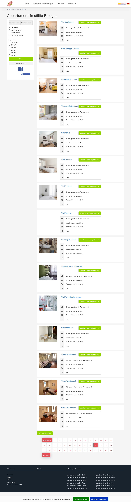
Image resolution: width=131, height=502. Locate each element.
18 (70, 445)
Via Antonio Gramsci (69, 106)
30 (59, 450)
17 (65, 445)
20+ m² (13, 47)
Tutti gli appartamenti (45, 433)
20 (80, 445)
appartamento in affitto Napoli (76, 480)
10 (101, 440)
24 (100, 445)
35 (85, 450)
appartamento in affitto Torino (76, 475)
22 (90, 445)
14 (49, 445)
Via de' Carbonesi (68, 354)
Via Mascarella (67, 327)
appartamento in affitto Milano (105, 478)
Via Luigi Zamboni (68, 239)
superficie (12, 40)
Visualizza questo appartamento (89, 22)
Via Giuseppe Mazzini (70, 48)
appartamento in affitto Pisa (104, 483)
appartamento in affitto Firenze (77, 478)
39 (106, 450)
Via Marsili (65, 132)
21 (85, 445)
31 (65, 450)
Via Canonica (66, 159)
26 (111, 445)
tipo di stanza (13, 28)
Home (27, 4)
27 (44, 450)
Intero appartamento (17, 35)
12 (111, 440)
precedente (47, 440)
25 (106, 445)
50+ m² (13, 55)
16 (59, 445)
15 (54, 445)
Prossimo (46, 455)
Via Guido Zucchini (69, 79)
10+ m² (13, 45)
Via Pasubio (66, 212)
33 (75, 450)
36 (90, 450)
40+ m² (13, 52)
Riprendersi (20, 63)
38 (100, 450)
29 (54, 450)
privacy (9, 480)
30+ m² (13, 50)
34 (80, 450)
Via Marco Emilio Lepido (71, 297)
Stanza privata (15, 33)
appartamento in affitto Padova (105, 480)
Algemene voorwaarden (99, 499)
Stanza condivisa (16, 30)
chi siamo (10, 475)
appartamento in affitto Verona (105, 488)
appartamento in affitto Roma (76, 486)
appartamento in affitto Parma (76, 483)
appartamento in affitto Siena (104, 486)
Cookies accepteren (81, 499)
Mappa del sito (11, 482)
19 (75, 445)
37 (95, 450)
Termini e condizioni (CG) (14, 485)
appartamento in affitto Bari (104, 475)
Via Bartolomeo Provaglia (71, 266)
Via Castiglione (67, 22)
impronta (9, 477)
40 (111, 450)
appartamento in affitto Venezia (77, 488)
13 (44, 445)
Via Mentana (66, 186)
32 (70, 450)
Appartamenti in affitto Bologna (43, 4)
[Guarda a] (25, 79)
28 (49, 450)
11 (106, 440)
